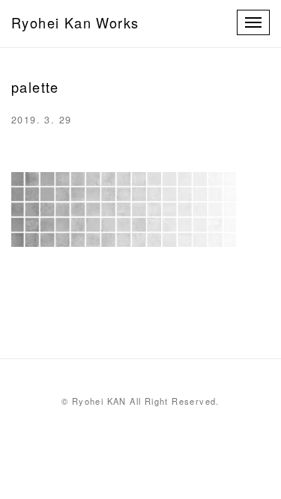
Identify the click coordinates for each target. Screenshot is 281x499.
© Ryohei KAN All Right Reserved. (140, 401)
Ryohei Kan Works (75, 22)
